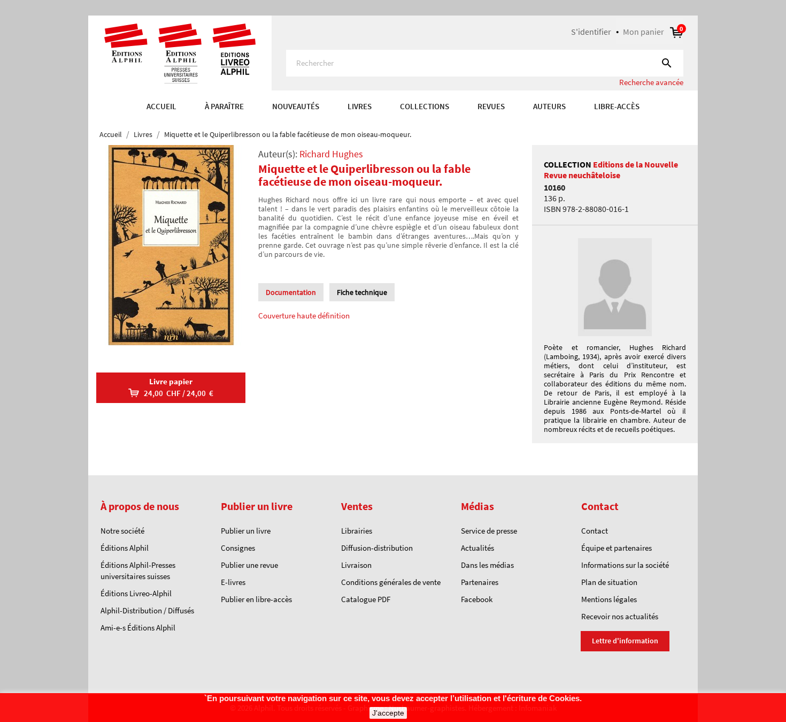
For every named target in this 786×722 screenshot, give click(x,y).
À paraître (224, 106)
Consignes (238, 548)
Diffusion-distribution (377, 548)
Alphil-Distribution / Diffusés (147, 610)
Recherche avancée (651, 82)
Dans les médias (487, 565)
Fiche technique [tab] (362, 292)
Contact (594, 531)
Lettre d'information (625, 640)
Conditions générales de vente (391, 582)
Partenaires (479, 582)
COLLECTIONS (424, 106)
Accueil (161, 106)
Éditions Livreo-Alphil (136, 593)
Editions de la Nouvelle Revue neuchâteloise (611, 169)
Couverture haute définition (304, 315)
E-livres (233, 582)
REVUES (491, 106)
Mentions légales (609, 599)
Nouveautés (295, 106)
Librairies (356, 531)
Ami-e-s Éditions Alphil (138, 627)
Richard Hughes (331, 154)
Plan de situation (609, 582)
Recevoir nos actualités (619, 616)
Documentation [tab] (291, 292)
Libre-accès (616, 106)
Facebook (476, 599)
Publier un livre (246, 531)
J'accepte (388, 713)
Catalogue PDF (365, 599)
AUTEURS (549, 106)
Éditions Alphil (125, 548)
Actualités (477, 548)
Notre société (122, 531)
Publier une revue (249, 565)
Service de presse (489, 531)
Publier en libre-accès (256, 599)
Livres (360, 106)
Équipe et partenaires (616, 548)
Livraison (356, 565)
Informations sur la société (625, 565)
